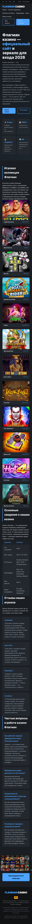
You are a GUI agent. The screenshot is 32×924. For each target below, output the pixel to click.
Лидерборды (20, 13)
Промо (4, 10)
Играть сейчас (7, 111)
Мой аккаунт (7, 22)
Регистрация (24, 110)
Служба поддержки (14, 10)
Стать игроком (21, 22)
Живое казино (7, 16)
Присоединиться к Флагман (16, 877)
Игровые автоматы (8, 13)
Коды (27, 13)
